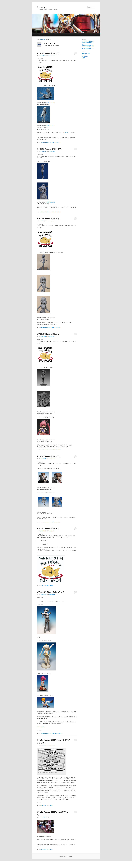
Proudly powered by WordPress (66, 856)
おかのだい (84, 55)
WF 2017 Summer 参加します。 (50, 149)
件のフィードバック (58, 733)
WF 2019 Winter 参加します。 (49, 53)
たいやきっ (42, 7)
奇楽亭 (83, 57)
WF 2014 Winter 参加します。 (49, 528)
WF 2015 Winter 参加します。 (49, 456)
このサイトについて (46, 35)
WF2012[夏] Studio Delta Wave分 (50, 592)
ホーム (38, 35)
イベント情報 (51, 142)
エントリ (66, 132)
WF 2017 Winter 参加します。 (49, 218)
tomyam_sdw (42, 39)
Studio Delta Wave (50, 102)
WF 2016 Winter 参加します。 (49, 334)
